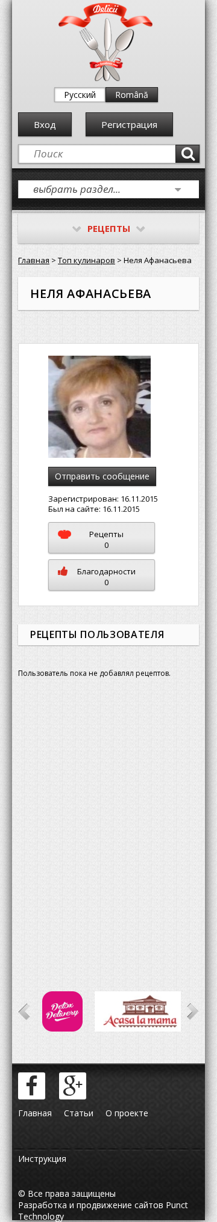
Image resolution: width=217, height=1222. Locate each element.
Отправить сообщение (102, 476)
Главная (33, 260)
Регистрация (129, 124)
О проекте (126, 1113)
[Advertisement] (108, 826)
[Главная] (105, 78)
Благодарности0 (106, 577)
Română (131, 94)
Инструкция (42, 1158)
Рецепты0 (106, 539)
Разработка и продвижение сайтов (90, 1205)
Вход (45, 124)
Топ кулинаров (86, 260)
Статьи (78, 1113)
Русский (80, 94)
